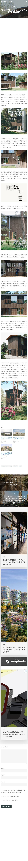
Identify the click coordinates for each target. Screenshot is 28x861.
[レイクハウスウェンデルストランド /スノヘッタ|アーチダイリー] (6, 432)
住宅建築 (15, 466)
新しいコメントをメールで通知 (10, 796)
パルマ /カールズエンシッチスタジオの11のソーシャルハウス (18, 438)
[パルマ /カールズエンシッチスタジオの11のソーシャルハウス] (19, 432)
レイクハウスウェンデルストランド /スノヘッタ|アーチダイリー (6, 438)
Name (3, 768)
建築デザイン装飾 (6, 1)
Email (3, 775)
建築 (14, 6)
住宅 (11, 466)
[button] (26, 1)
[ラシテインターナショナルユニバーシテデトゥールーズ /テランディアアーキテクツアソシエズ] (6, 447)
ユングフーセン (4, 466)
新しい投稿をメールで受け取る (10, 800)
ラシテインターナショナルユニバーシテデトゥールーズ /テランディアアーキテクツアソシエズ (6, 454)
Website (3, 782)
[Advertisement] (14, 32)
